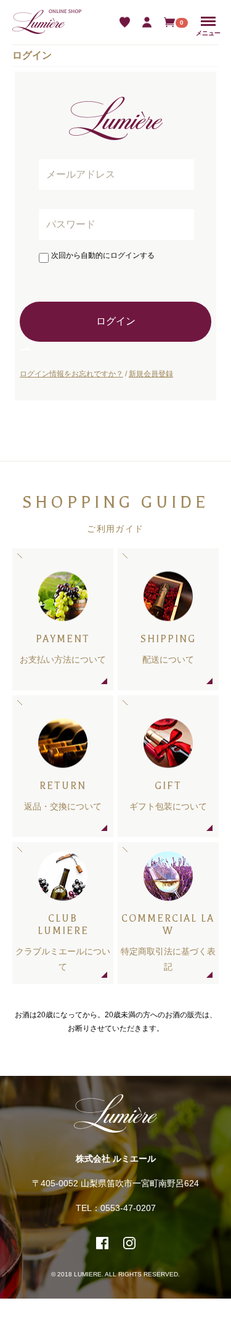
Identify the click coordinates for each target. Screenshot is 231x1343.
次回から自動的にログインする (103, 255)
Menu (208, 21)
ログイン (116, 321)
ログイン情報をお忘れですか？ (71, 374)
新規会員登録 (151, 374)
